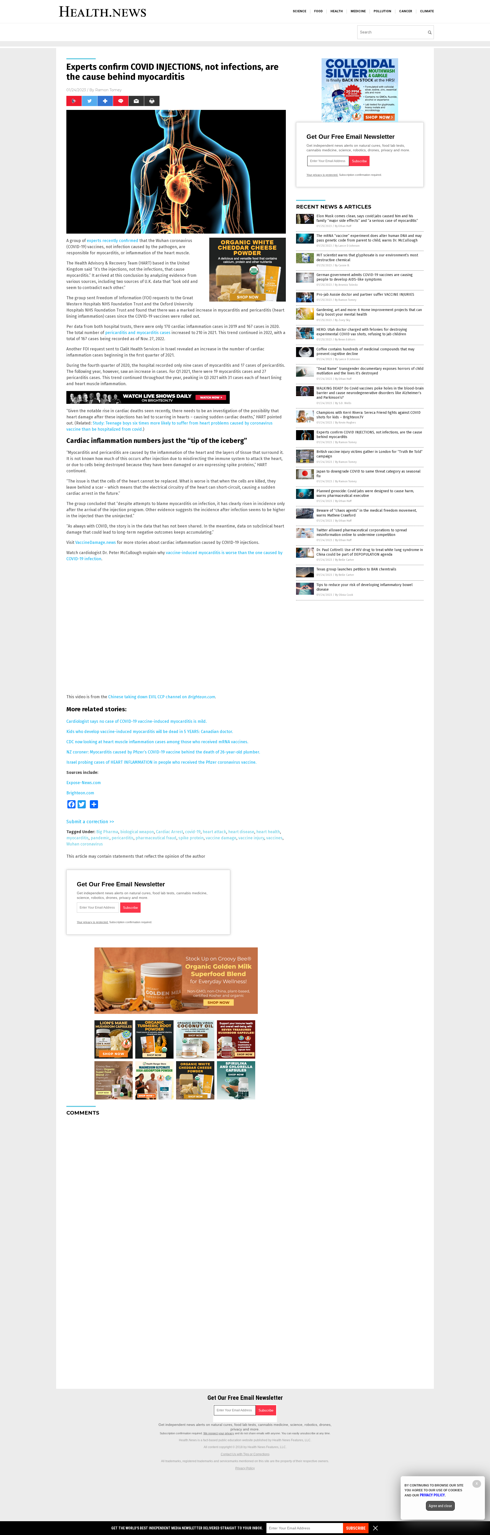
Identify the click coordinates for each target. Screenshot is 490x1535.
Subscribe (355, 1528)
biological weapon (137, 831)
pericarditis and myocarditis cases (137, 332)
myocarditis (77, 837)
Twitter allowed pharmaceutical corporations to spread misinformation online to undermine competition (361, 532)
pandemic (100, 837)
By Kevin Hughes (345, 422)
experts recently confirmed (112, 240)
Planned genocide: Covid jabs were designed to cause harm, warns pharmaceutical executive (365, 493)
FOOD (318, 11)
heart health (268, 831)
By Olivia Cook (344, 595)
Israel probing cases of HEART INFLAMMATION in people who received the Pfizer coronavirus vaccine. (161, 762)
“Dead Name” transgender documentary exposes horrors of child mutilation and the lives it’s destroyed (369, 370)
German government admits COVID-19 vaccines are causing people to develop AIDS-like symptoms (364, 277)
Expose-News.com (83, 782)
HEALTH (336, 11)
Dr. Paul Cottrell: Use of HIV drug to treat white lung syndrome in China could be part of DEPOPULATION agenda (369, 552)
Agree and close (440, 1506)
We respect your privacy (218, 1433)
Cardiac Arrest (169, 831)
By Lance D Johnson (347, 245)
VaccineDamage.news (95, 542)
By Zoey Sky (342, 320)
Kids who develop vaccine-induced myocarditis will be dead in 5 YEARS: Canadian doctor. (149, 731)
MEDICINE (358, 11)
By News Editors (345, 339)
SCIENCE (299, 11)
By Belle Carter (344, 560)
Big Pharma (107, 831)
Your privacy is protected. (92, 922)
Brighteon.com (80, 793)
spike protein (191, 837)
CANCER (405, 11)
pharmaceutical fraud (156, 837)
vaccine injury (251, 837)
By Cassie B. (342, 265)
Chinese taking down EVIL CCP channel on (161, 696)
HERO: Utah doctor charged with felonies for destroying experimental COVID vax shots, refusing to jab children (361, 331)
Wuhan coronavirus (84, 844)
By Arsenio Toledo (346, 285)
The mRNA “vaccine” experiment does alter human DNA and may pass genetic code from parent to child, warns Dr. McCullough (369, 238)
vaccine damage (221, 837)
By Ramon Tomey (345, 300)
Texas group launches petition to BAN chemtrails (356, 569)
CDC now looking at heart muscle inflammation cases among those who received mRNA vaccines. (157, 741)
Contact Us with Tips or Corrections (245, 1454)
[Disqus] (176, 1184)
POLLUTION (382, 11)
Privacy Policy (245, 1468)
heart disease (241, 831)
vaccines (274, 837)
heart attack (214, 831)
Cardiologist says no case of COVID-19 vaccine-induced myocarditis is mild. (136, 721)
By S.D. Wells (343, 403)
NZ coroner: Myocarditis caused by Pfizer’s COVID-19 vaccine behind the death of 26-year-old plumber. (163, 752)
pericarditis (122, 837)
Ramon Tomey (108, 90)
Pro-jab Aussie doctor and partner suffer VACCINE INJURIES (365, 294)
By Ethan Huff (343, 226)
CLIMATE (427, 11)
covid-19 (193, 831)
